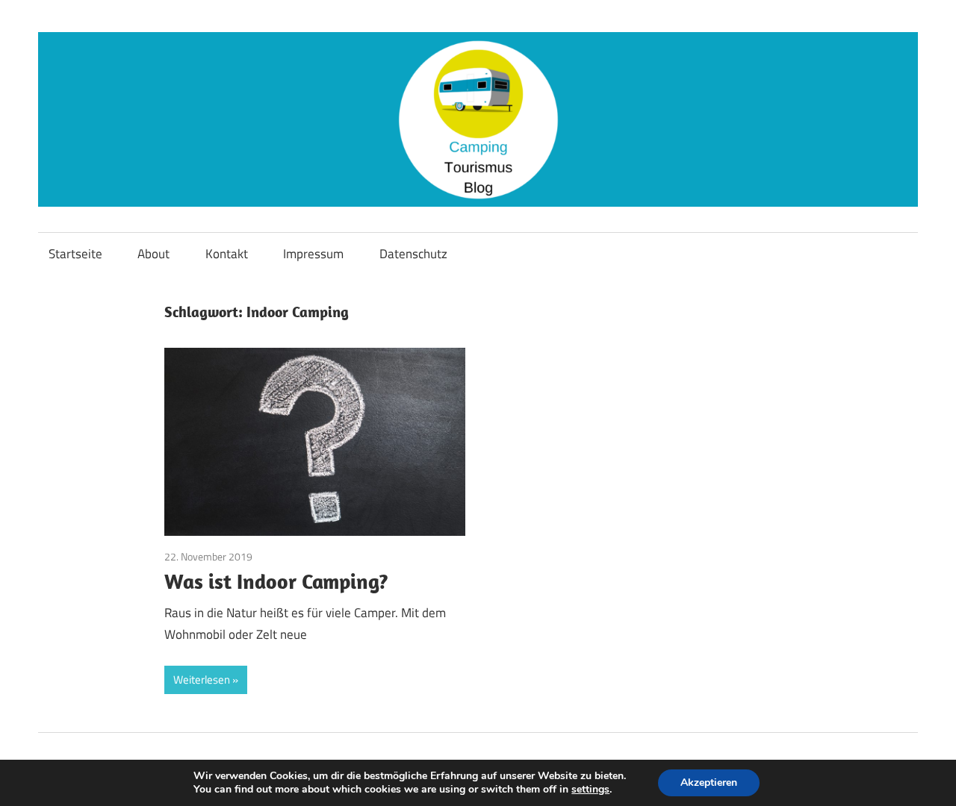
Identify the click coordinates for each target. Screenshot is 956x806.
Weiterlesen (201, 679)
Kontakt (226, 253)
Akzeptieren (708, 782)
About (153, 253)
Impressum (313, 253)
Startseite (75, 253)
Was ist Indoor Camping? (276, 581)
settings (590, 789)
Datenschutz (413, 253)
